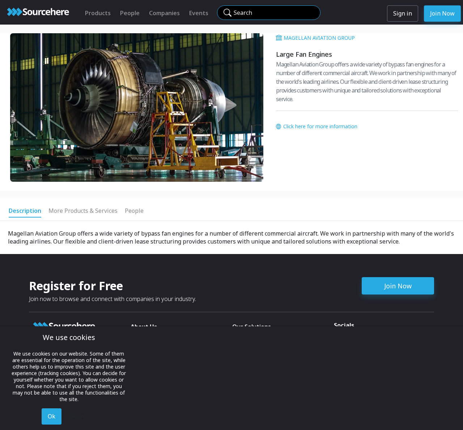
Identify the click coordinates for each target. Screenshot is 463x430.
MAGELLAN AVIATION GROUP (319, 37)
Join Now (442, 13)
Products (98, 13)
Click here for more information (320, 126)
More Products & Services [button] (83, 211)
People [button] (134, 211)
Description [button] (25, 211)
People (130, 13)
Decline (79, 416)
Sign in (402, 13)
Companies (164, 13)
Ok (51, 416)
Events (198, 13)
